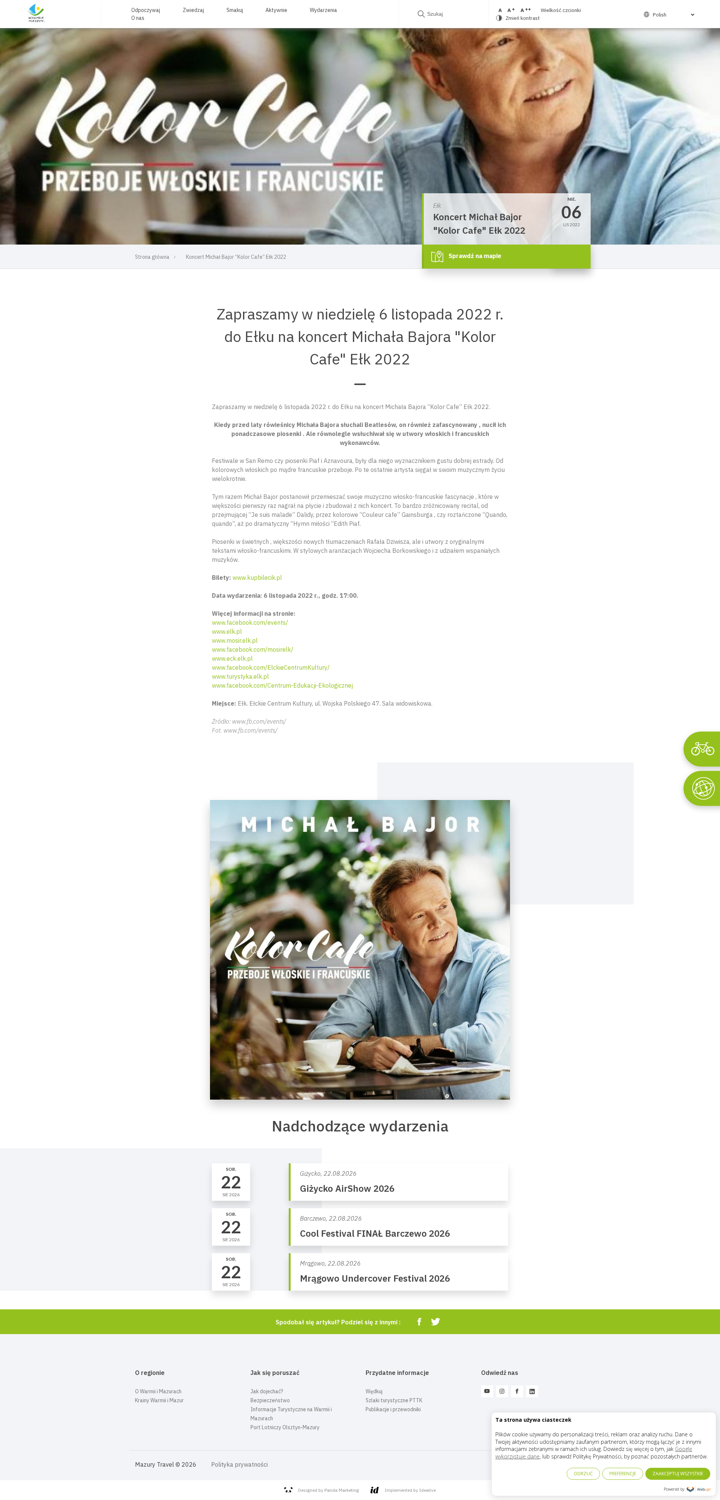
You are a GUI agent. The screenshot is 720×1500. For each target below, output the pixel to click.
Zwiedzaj (193, 10)
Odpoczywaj (145, 10)
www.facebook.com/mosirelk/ (252, 649)
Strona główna (152, 257)
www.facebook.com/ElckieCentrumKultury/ (271, 667)
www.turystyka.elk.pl (240, 676)
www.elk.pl (227, 631)
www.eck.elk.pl (232, 658)
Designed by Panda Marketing (328, 1490)
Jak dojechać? (266, 1391)
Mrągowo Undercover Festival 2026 (375, 1278)
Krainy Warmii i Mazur (159, 1400)
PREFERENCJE (622, 1473)
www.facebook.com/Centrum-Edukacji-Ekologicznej (282, 685)
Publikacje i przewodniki (393, 1409)
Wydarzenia (323, 10)
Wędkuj (374, 1391)
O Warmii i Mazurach (158, 1391)
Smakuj (234, 10)
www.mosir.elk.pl (235, 640)
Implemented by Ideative (410, 1490)
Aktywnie (276, 10)
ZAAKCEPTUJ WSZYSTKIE (677, 1473)
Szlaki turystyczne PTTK (394, 1400)
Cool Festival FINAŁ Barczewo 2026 (375, 1233)
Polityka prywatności (239, 1464)
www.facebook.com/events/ (250, 622)
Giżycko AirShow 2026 (347, 1188)
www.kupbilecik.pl (257, 577)
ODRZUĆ (583, 1473)
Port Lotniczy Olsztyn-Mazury (285, 1427)
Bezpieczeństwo (270, 1400)
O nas (137, 18)
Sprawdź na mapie (474, 256)
